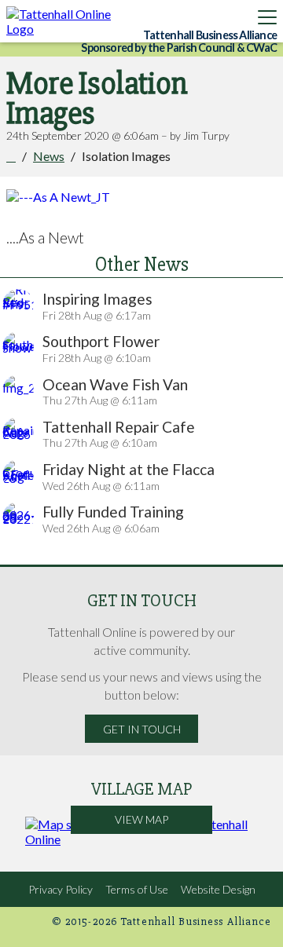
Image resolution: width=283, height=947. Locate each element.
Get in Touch (142, 729)
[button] (267, 17)
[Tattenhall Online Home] (65, 21)
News (48, 155)
